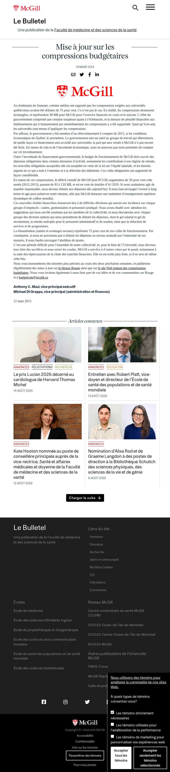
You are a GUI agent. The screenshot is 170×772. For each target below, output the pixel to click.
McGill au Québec (101, 567)
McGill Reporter (100, 676)
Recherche (64, 367)
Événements (98, 590)
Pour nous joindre (85, 765)
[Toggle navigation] (150, 7)
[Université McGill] (29, 8)
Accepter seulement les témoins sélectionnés (150, 757)
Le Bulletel (29, 21)
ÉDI (92, 575)
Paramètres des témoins (85, 755)
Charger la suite (82, 498)
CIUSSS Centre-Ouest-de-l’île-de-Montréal (121, 634)
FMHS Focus (98, 666)
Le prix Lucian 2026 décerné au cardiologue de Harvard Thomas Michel (44, 379)
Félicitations (42, 367)
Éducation (114, 367)
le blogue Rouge (69, 268)
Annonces (21, 367)
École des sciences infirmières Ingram (42, 620)
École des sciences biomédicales (38, 668)
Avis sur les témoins (85, 747)
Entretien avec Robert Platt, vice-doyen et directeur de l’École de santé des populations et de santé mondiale (120, 382)
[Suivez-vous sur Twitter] (87, 701)
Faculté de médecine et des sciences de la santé (95, 30)
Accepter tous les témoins (121, 755)
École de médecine (28, 611)
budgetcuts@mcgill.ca (33, 277)
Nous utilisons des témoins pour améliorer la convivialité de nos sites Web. (138, 682)
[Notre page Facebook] (44, 701)
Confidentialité (85, 741)
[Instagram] (65, 701)
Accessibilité (85, 735)
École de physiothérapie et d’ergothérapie (45, 630)
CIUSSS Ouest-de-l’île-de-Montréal (115, 625)
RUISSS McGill (100, 644)
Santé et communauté (104, 559)
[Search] (135, 8)
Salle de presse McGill (105, 686)
